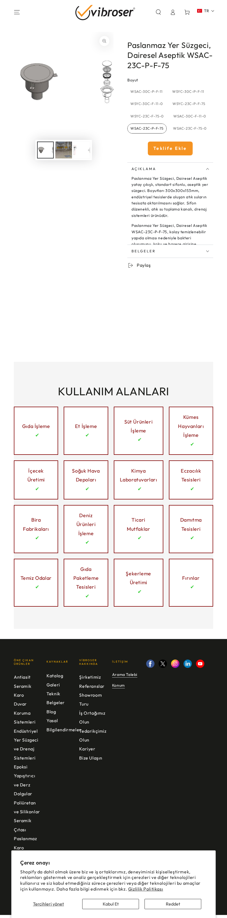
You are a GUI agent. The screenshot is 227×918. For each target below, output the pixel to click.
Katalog (55, 675)
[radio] (146, 92)
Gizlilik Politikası (145, 889)
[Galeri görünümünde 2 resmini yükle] (63, 150)
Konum (118, 685)
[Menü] (17, 12)
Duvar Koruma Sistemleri (25, 713)
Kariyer (87, 749)
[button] (158, 12)
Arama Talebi (124, 674)
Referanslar (92, 686)
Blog (51, 711)
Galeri (53, 685)
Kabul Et (111, 904)
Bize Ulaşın (90, 758)
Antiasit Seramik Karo (22, 686)
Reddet (173, 904)
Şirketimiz (90, 677)
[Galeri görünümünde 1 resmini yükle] (45, 150)
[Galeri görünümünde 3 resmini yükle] (82, 150)
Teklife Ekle (170, 148)
